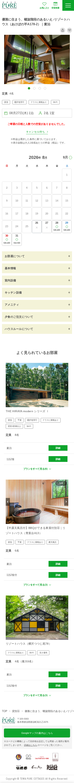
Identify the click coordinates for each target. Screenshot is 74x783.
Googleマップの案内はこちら (37, 733)
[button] (29, 88)
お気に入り (44, 8)
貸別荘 (16, 711)
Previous (8, 385)
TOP (4, 711)
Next (66, 385)
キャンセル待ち (35, 131)
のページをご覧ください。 (44, 745)
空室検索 (55, 8)
